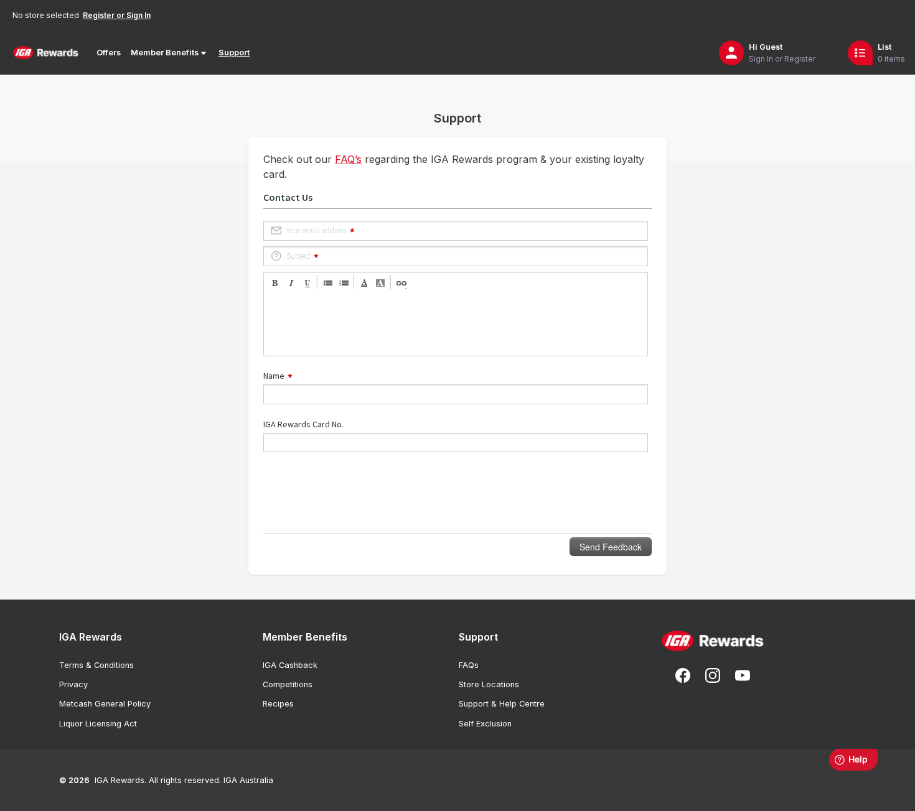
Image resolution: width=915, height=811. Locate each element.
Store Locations (489, 684)
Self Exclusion (485, 723)
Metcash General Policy (105, 703)
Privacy (73, 684)
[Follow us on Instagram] (712, 675)
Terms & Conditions (96, 665)
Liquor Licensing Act (98, 723)
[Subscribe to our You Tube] (742, 675)
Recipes (278, 703)
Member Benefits (165, 52)
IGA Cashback (290, 665)
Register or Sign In (117, 15)
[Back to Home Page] (46, 53)
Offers (108, 52)
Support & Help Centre (502, 703)
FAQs (469, 665)
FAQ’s (348, 159)
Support (234, 52)
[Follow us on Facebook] (682, 675)
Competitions (287, 684)
